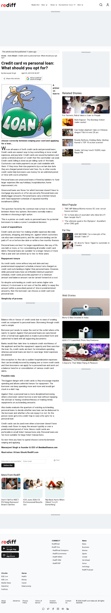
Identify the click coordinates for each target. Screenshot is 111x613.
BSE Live (4, 576)
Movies (85, 550)
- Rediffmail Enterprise (60, 550)
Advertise (16, 601)
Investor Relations (53, 602)
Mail (37, 5)
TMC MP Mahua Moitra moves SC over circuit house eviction (85, 209)
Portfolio (4, 589)
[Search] (101, 5)
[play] (86, 307)
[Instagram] (58, 609)
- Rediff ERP (56, 563)
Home (34, 5)
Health (24, 576)
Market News (6, 583)
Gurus (71, 5)
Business (85, 547)
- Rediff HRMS (57, 557)
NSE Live (4, 580)
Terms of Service (38, 602)
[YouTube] (63, 609)
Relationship (26, 586)
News (43, 5)
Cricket (84, 557)
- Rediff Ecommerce (59, 554)
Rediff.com (86, 601)
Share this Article (13, 79)
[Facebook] (53, 609)
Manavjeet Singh (10, 73)
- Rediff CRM (56, 560)
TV (74, 5)
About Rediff (3, 602)
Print (58, 460)
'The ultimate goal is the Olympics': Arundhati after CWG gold (85, 222)
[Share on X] (48, 609)
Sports (84, 554)
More (79, 5)
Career (24, 583)
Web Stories (69, 295)
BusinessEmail (63, 5)
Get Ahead (12, 56)
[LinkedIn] (68, 609)
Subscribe (8, 465)
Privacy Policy (25, 602)
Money (52, 5)
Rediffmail (56, 544)
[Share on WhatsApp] (43, 609)
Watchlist (5, 586)
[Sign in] (108, 5)
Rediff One (56, 547)
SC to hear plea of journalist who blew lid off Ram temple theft (84, 216)
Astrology (85, 567)
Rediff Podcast (87, 570)
